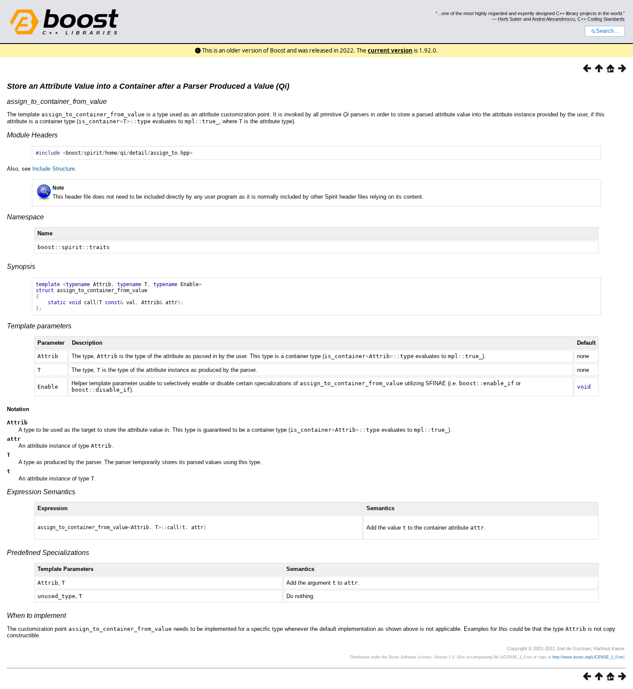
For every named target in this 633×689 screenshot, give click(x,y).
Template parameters (39, 326)
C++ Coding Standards (601, 19)
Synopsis (21, 266)
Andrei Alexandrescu (553, 19)
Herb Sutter (510, 19)
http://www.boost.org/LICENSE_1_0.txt (588, 657)
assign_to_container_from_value (57, 101)
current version (390, 50)
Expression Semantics (41, 492)
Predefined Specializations (48, 552)
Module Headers (32, 135)
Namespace (25, 217)
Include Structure (53, 168)
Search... (607, 31)
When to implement (36, 615)
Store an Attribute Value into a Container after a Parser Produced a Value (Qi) (148, 86)
